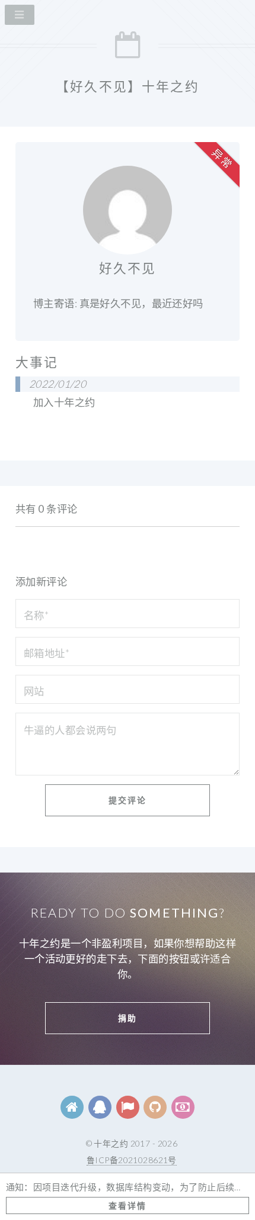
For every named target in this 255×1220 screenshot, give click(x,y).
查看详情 (127, 1205)
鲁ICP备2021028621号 (132, 1160)
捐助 (127, 1018)
